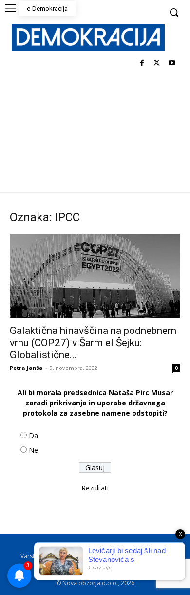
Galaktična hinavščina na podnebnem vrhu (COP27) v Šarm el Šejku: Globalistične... (93, 343)
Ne (33, 450)
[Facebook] (142, 63)
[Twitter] (156, 63)
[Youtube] (171, 63)
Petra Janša (26, 367)
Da (33, 435)
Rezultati (95, 487)
